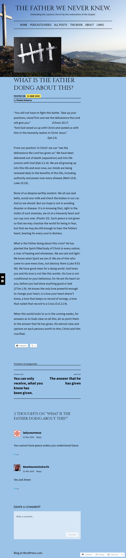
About (89, 25)
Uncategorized (30, 363)
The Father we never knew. (63, 8)
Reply (38, 437)
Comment (72, 535)
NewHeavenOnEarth (36, 467)
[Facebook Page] (3, 282)
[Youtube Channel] (3, 278)
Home (23, 25)
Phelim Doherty (24, 100)
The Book (76, 25)
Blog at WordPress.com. (28, 553)
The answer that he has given (65, 379)
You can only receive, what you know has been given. (28, 384)
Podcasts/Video (40, 25)
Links (100, 25)
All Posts (60, 25)
